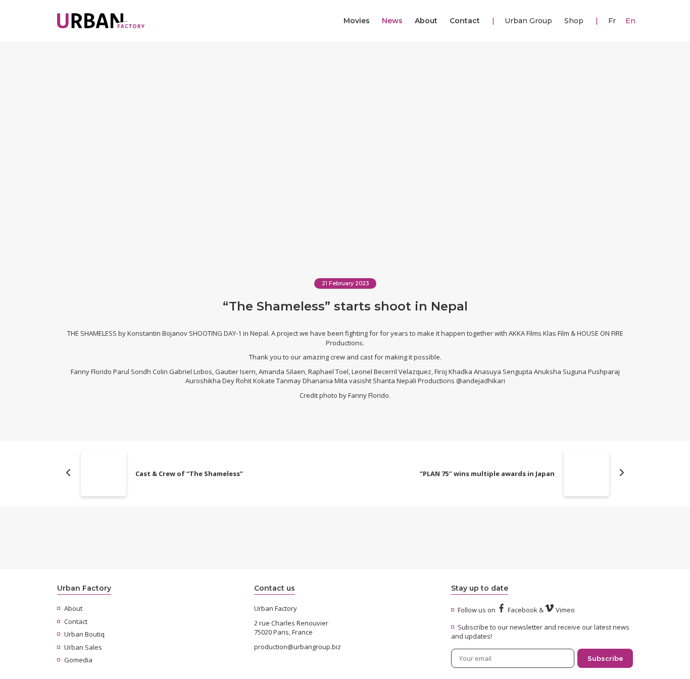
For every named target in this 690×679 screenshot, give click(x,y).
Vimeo (565, 609)
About (426, 20)
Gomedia (78, 659)
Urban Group (528, 20)
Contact (465, 20)
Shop (573, 20)
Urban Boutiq (84, 634)
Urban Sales (83, 647)
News (392, 20)
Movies (356, 20)
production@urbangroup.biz (297, 646)
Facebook (522, 609)
